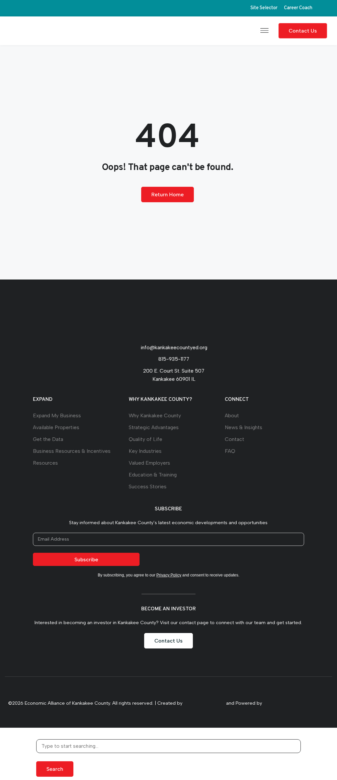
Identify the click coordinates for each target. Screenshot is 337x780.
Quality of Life (145, 439)
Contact (234, 439)
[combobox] (168, 746)
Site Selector (263, 8)
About (232, 415)
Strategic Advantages (154, 427)
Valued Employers (149, 463)
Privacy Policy (168, 575)
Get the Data (48, 439)
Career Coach (298, 8)
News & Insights (243, 427)
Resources (45, 463)
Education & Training (153, 475)
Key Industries (145, 451)
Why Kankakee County (155, 415)
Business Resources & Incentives (72, 451)
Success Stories (148, 486)
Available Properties (56, 427)
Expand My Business (57, 415)
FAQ (230, 451)
